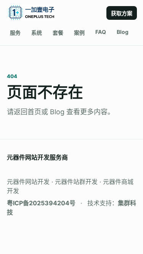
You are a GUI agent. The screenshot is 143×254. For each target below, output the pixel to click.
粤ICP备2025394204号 (41, 203)
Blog (123, 32)
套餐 (58, 32)
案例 (79, 32)
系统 (36, 32)
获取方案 (121, 13)
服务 (15, 32)
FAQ (100, 32)
